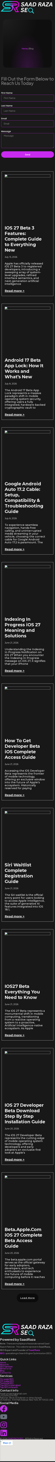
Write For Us (5, 1368)
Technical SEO (7, 1383)
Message (6, 131)
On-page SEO (6, 1379)
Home (25, 48)
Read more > (14, 291)
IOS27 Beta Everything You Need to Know (22, 992)
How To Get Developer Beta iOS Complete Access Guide (22, 749)
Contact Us (5, 1372)
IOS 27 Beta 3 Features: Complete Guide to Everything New (23, 239)
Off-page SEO (7, 1381)
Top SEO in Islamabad (10, 1385)
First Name (6, 93)
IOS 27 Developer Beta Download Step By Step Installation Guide (25, 1113)
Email (4, 119)
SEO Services (6, 1366)
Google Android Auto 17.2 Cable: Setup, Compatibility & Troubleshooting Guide (24, 497)
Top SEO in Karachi (9, 1387)
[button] (27, 1298)
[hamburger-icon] (51, 16)
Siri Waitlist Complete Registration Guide (19, 873)
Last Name (6, 106)
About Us (4, 1364)
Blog (2, 1370)
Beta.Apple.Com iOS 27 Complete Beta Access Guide (23, 1238)
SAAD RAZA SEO (15, 1438)
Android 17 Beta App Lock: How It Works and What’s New (24, 368)
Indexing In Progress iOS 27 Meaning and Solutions (22, 628)
